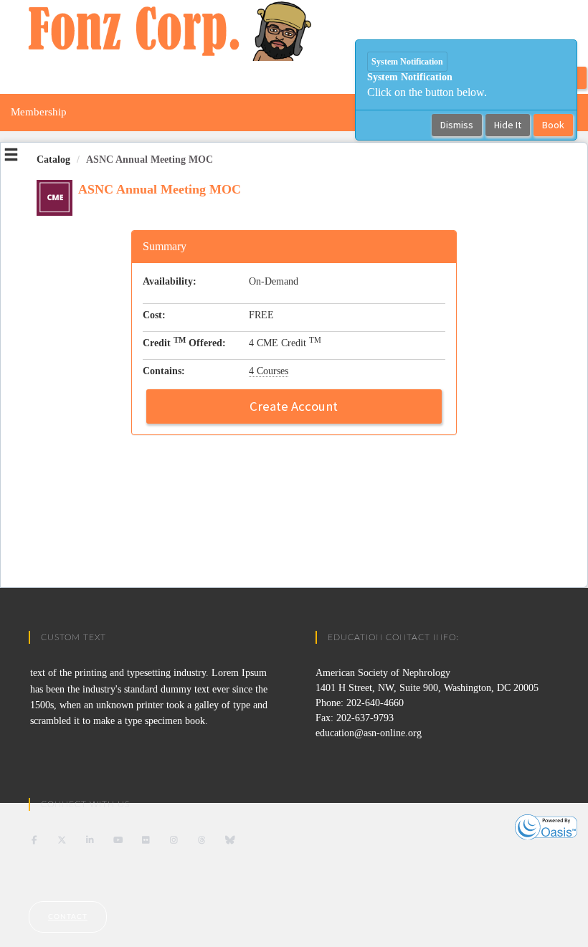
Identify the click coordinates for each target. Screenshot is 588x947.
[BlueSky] (229, 840)
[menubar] (38, 112)
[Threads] (201, 840)
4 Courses (268, 371)
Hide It (507, 124)
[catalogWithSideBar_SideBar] (11, 157)
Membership (39, 112)
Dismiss (456, 124)
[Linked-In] (90, 840)
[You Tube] (118, 840)
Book (553, 124)
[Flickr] (146, 840)
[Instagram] (174, 840)
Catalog (53, 159)
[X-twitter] (62, 840)
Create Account (294, 406)
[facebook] (34, 840)
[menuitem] (38, 112)
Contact (67, 916)
